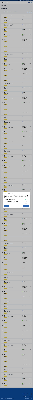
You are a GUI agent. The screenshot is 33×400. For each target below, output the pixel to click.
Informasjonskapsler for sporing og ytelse (11, 201)
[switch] (26, 199)
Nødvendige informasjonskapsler (10, 199)
